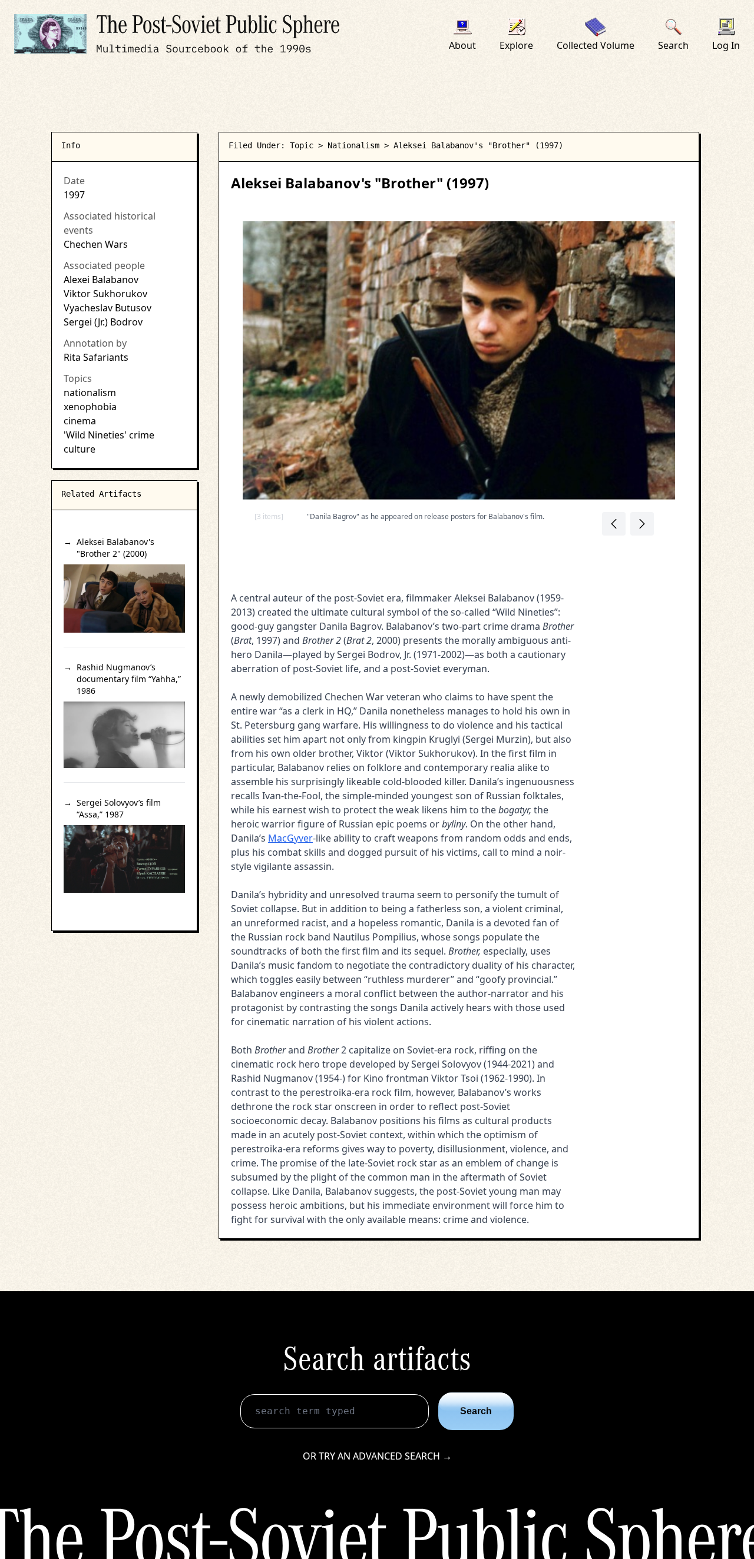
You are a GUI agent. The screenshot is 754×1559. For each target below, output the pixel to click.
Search (476, 1411)
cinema (80, 420)
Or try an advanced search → (377, 1456)
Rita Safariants (96, 357)
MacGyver (290, 838)
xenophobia (90, 406)
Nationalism (353, 145)
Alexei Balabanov (101, 279)
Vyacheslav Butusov (107, 307)
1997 (74, 194)
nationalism (90, 392)
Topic (301, 145)
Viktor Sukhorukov (105, 293)
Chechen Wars (96, 244)
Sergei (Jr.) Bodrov (103, 321)
